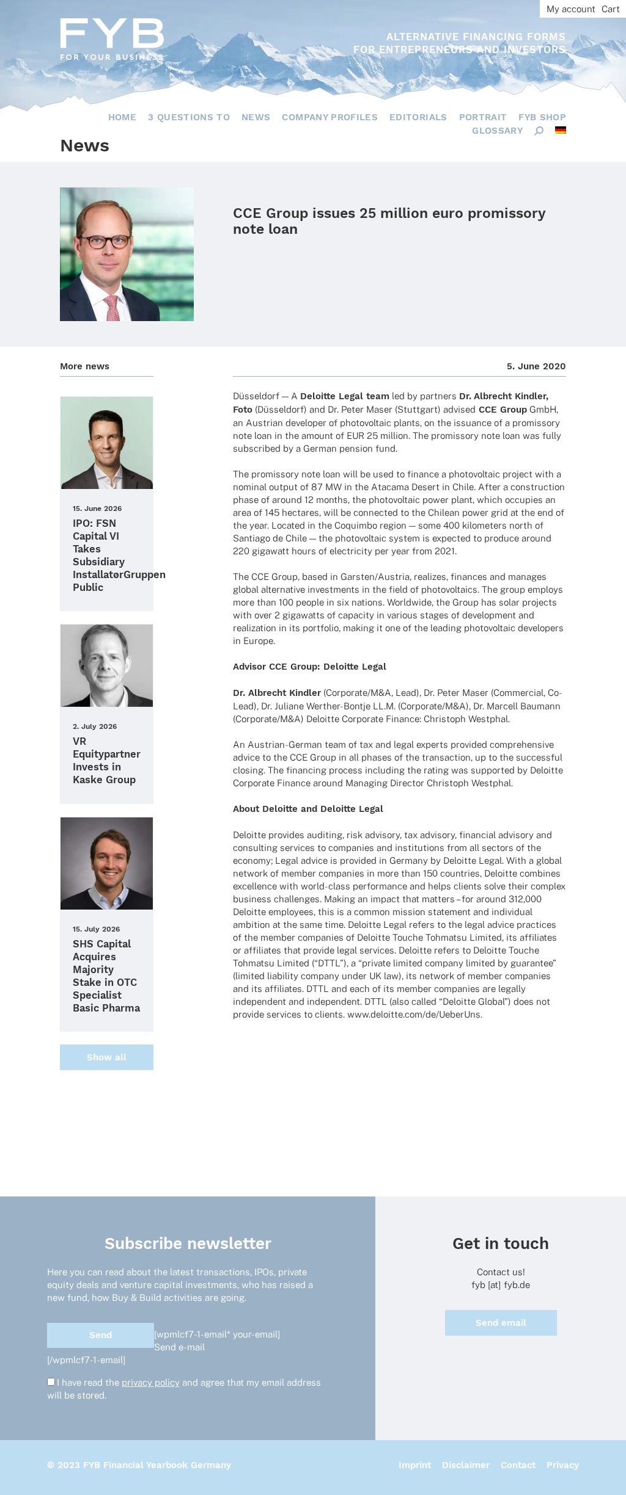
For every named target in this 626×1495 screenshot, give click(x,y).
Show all (107, 1057)
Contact (518, 1465)
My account (571, 9)
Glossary (497, 130)
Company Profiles (330, 117)
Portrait (483, 117)
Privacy (563, 1465)
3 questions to (189, 117)
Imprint (415, 1465)
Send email (501, 1322)
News (255, 117)
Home (122, 117)
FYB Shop (542, 117)
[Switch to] (560, 130)
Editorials (418, 117)
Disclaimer (466, 1465)
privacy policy (151, 1382)
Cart (611, 9)
